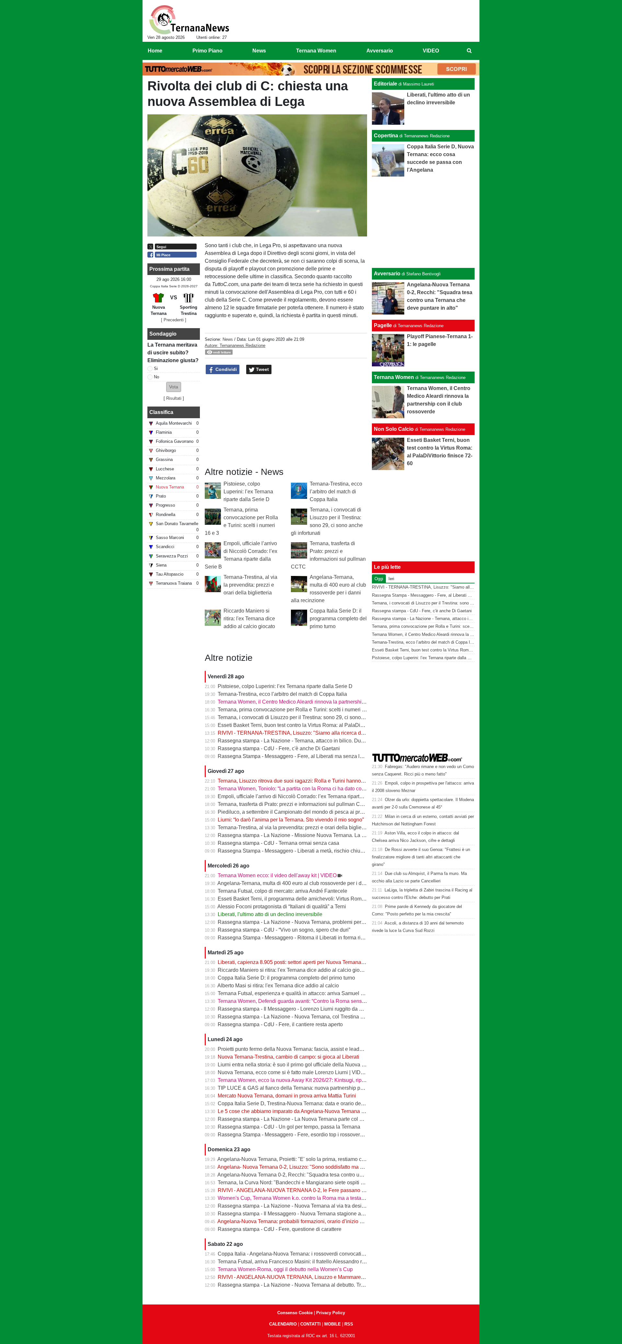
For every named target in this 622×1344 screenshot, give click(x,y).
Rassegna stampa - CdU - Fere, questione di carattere (279, 1229)
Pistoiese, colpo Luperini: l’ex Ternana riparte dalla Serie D (248, 491)
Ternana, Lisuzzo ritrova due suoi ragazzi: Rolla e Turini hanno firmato (298, 781)
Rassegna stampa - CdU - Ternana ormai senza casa (278, 843)
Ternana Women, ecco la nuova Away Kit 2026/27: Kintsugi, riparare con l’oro (306, 1080)
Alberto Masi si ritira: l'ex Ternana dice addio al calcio (278, 985)
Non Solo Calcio (394, 429)
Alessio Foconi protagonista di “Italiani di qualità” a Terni (281, 906)
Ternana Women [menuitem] (316, 50)
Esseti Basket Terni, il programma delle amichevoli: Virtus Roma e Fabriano (304, 899)
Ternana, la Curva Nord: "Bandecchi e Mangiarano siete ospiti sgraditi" (298, 1182)
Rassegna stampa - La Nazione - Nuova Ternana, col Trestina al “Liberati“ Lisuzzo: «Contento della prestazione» (347, 1016)
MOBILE (332, 1324)
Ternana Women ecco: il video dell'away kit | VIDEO (277, 875)
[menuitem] (469, 50)
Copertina (386, 135)
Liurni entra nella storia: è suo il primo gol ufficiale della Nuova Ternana (299, 1064)
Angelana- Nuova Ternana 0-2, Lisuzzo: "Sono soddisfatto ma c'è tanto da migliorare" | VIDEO (324, 1167)
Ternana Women (394, 377)
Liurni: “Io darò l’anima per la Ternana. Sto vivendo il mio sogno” (291, 819)
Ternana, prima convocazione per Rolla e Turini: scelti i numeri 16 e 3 (297, 709)
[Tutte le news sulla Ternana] (189, 19)
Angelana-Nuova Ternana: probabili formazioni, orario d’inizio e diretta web (303, 1221)
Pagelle (383, 325)
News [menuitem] (259, 50)
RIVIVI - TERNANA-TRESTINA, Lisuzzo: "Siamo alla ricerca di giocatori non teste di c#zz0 (322, 733)
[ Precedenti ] (173, 319)
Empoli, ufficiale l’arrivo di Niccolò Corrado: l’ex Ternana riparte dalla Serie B (305, 796)
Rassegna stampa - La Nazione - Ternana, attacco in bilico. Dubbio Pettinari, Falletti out (318, 740)
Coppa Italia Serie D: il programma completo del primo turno (338, 618)
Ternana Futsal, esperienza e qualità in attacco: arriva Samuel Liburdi (297, 993)
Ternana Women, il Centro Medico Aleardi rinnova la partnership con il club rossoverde (317, 702)
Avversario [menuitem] (379, 50)
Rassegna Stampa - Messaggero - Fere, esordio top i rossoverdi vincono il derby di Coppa (321, 1134)
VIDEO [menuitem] (431, 50)
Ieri (391, 578)
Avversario (387, 273)
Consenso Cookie (295, 1312)
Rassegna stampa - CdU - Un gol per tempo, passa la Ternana (289, 1127)
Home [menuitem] (155, 50)
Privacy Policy (330, 1312)
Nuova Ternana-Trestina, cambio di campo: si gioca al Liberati (288, 1057)
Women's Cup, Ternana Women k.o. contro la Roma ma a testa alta (294, 1198)
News (228, 339)
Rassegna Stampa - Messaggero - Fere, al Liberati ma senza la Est (294, 756)
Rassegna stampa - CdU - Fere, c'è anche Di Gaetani (279, 748)
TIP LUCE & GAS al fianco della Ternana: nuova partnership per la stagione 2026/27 (314, 1088)
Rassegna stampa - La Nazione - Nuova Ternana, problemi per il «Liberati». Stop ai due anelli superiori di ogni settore (352, 922)
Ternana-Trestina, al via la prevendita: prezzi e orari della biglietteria (250, 584)
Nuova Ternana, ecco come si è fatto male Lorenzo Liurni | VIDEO (293, 1072)
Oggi (378, 578)
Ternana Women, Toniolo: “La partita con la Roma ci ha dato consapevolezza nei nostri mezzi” (325, 788)
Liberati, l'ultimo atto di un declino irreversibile (270, 914)
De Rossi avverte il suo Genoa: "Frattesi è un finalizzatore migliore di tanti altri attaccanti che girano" (421, 857)
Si (156, 368)
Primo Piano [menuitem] (207, 50)
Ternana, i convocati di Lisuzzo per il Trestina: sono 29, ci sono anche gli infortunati (312, 717)
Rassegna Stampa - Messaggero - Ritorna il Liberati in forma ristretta (296, 937)
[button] (173, 387)
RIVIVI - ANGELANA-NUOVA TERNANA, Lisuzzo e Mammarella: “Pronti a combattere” (317, 1277)
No (156, 376)
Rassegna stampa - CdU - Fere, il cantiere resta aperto (280, 1024)
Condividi (225, 369)
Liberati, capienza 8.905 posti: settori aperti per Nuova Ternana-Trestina (299, 962)
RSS (348, 1324)
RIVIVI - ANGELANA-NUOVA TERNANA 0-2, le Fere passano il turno (297, 1190)
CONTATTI (310, 1324)
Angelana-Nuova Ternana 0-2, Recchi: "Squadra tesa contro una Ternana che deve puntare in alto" (330, 1174)
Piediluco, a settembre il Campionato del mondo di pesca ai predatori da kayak (308, 812)
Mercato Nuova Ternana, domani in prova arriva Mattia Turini (287, 1095)
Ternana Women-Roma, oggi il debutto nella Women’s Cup (285, 1269)
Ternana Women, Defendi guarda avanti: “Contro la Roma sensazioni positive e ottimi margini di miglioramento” (345, 1001)
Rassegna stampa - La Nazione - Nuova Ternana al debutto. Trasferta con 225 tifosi (313, 1285)
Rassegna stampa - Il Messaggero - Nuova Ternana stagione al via (294, 1213)
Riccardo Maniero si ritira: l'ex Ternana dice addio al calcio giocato (249, 618)
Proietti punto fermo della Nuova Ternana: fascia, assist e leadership (296, 1049)
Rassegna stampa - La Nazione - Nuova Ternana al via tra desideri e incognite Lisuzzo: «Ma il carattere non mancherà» (354, 1206)
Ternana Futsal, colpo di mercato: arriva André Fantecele (282, 891)
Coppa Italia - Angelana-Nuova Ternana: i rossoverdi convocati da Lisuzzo (302, 1254)
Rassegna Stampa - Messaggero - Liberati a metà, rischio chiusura (294, 851)
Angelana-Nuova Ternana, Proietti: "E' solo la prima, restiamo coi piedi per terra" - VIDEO (319, 1159)
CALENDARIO (283, 1324)
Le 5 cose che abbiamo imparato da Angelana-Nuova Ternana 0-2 (293, 1111)
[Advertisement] (423, 222)
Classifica (161, 412)
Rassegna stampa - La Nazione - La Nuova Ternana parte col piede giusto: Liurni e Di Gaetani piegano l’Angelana (348, 1119)
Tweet (262, 369)
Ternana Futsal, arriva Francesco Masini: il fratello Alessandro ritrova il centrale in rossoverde (324, 1261)
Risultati (173, 398)
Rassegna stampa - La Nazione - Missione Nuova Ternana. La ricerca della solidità (313, 835)
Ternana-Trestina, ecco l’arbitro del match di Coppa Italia (336, 491)
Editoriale (385, 83)
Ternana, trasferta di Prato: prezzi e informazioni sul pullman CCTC (294, 804)
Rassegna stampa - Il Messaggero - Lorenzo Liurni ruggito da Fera (294, 1009)
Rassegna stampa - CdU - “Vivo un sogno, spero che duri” (284, 930)
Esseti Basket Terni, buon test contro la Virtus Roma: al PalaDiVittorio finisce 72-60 (312, 725)
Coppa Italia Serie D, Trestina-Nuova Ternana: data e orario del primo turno (303, 1103)
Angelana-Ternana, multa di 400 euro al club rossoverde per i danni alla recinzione (312, 883)
